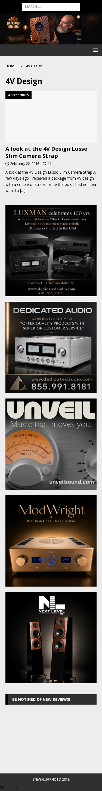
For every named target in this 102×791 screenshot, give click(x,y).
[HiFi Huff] (51, 41)
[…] (23, 190)
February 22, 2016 (24, 163)
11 (49, 163)
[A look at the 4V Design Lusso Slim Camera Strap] (51, 117)
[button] (94, 50)
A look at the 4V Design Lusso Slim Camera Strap (46, 152)
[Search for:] (51, 6)
